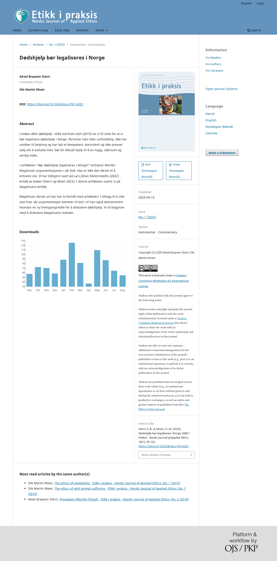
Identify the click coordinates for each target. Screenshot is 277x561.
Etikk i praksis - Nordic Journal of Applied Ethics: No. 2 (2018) (145, 499)
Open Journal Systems (222, 89)
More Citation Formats (156, 455)
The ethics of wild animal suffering (80, 488)
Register (246, 3)
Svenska (211, 133)
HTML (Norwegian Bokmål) (176, 171)
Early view (62, 30)
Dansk (210, 114)
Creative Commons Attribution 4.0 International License (163, 280)
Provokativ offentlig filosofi (79, 499)
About (100, 30)
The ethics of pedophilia (72, 483)
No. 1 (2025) (57, 44)
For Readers (213, 57)
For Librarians (214, 70)
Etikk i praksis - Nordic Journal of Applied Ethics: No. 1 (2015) (136, 483)
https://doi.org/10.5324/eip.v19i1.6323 (55, 104)
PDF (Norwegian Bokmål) (149, 171)
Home (17, 30)
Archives (82, 30)
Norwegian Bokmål (219, 127)
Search (255, 30)
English (211, 120)
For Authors (213, 64)
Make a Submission (222, 153)
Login (260, 3)
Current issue (38, 30)
